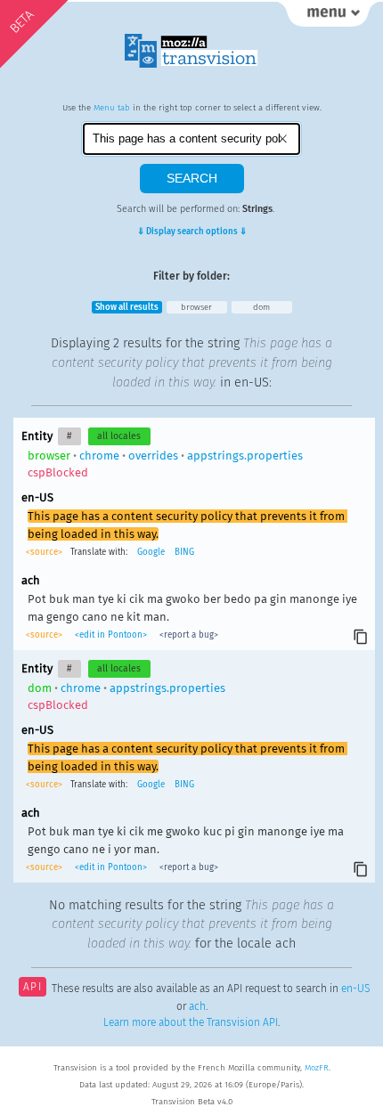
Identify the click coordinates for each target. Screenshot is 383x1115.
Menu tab (112, 107)
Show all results (127, 307)
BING (184, 552)
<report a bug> (187, 635)
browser (196, 307)
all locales (119, 436)
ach (197, 1006)
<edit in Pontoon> (111, 635)
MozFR (317, 1067)
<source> (45, 552)
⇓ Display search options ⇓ (192, 231)
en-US (355, 988)
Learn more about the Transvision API (190, 1022)
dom (261, 307)
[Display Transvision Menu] (328, 18)
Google (151, 552)
